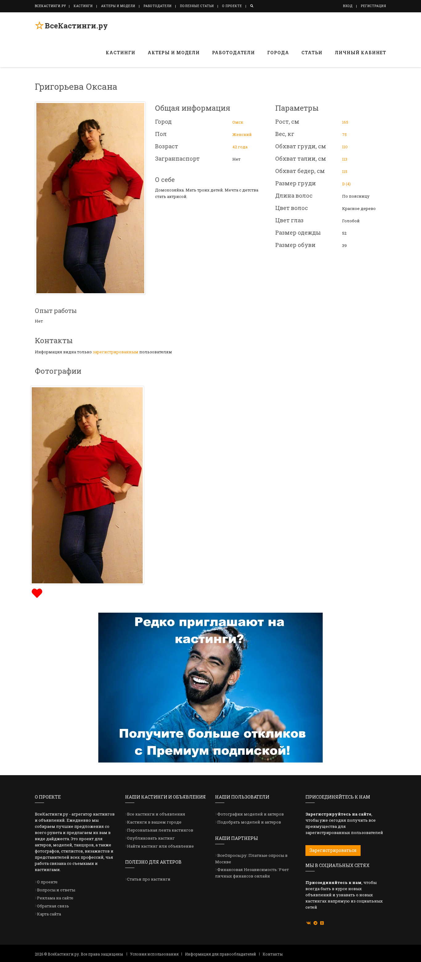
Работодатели (158, 6)
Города (278, 53)
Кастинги (83, 6)
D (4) (346, 184)
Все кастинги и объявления (156, 814)
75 (344, 134)
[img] (36, 592)
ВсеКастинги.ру (76, 26)
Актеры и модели (118, 6)
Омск (237, 122)
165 (345, 122)
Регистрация (373, 6)
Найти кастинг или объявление (160, 846)
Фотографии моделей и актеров (250, 814)
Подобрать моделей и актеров (249, 822)
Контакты (273, 954)
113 (344, 159)
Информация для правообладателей (220, 954)
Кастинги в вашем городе (154, 822)
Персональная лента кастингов (160, 830)
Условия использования (154, 954)
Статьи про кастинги (148, 879)
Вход (348, 6)
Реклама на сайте (55, 898)
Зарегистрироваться (333, 850)
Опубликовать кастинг (151, 838)
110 (345, 147)
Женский (242, 134)
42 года (239, 147)
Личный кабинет (360, 53)
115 (344, 171)
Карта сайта (49, 914)
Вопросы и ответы (56, 890)
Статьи (311, 53)
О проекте (232, 6)
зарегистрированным (115, 352)
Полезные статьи (197, 6)
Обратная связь (53, 906)
